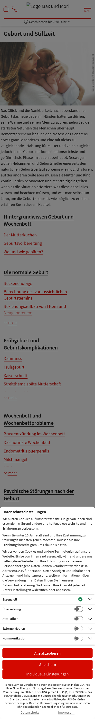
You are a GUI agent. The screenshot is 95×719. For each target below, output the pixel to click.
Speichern (47, 664)
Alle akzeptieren (47, 653)
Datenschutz (29, 712)
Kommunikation (14, 638)
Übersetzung (11, 609)
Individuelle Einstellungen (47, 674)
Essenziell (9, 599)
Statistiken (10, 618)
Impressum (66, 712)
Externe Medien (13, 628)
